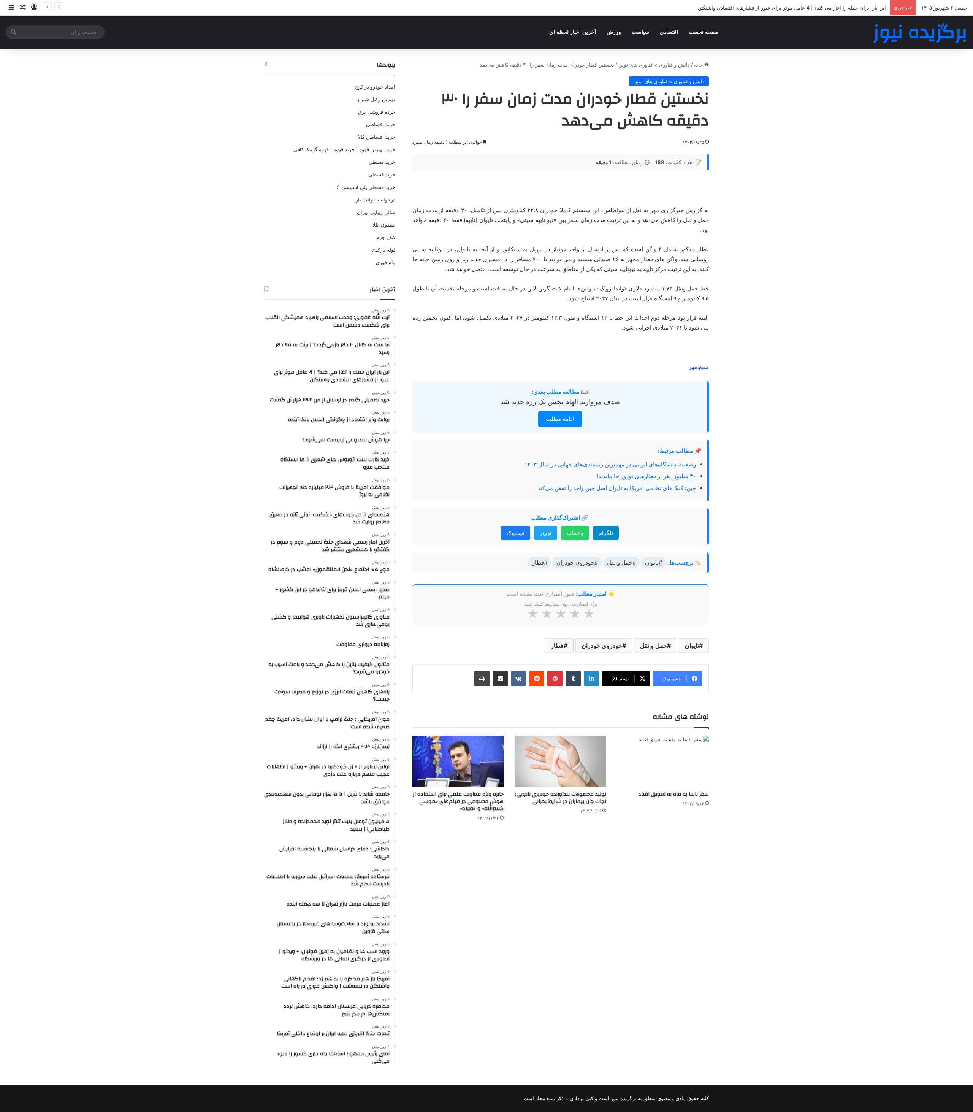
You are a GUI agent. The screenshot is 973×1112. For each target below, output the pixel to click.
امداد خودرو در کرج (375, 87)
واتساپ (575, 533)
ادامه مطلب (560, 418)
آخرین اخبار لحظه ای (572, 32)
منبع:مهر (699, 366)
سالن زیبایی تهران (376, 212)
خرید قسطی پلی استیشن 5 (366, 187)
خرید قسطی (382, 162)
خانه (699, 65)
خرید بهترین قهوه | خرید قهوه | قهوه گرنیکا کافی (344, 149)
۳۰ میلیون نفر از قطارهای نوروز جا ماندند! (646, 476)
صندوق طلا (383, 225)
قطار (557, 645)
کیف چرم (385, 237)
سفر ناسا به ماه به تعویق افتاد (673, 794)
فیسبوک (516, 533)
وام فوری (385, 262)
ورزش (614, 32)
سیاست (640, 32)
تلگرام (606, 533)
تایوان (692, 645)
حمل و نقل (653, 645)
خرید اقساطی (380, 124)
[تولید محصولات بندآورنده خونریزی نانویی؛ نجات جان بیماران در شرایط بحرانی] (560, 761)
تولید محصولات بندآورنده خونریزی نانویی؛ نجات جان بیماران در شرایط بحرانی (560, 797)
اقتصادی (669, 32)
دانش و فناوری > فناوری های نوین (654, 65)
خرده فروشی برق (376, 112)
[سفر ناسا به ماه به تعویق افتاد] (663, 761)
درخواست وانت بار (375, 200)
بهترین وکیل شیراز (376, 99)
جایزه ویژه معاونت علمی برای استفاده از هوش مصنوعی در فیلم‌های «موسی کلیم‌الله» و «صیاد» (458, 801)
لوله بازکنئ (383, 250)
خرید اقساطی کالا (376, 137)
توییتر (545, 533)
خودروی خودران (602, 645)
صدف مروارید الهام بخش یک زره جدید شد (560, 402)
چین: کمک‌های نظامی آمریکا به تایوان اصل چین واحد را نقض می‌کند (616, 488)
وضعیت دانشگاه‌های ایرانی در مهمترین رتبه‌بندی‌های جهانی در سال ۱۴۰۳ (610, 464)
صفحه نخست (704, 32)
